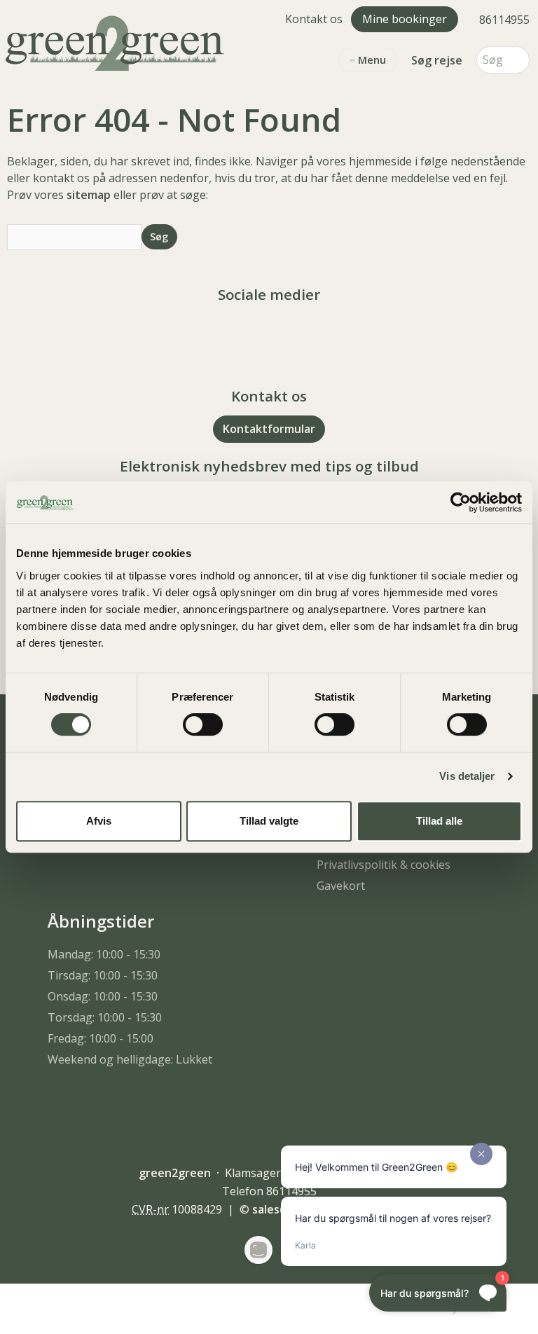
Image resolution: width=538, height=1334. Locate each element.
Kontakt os (314, 19)
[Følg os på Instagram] (283, 333)
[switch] (203, 724)
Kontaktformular (269, 428)
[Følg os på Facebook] (254, 333)
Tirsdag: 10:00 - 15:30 (103, 975)
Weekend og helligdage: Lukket (130, 1059)
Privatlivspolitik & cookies (383, 864)
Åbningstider (101, 921)
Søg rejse (436, 60)
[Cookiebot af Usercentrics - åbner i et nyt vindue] (460, 502)
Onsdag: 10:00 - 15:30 (103, 996)
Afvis (98, 821)
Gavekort (341, 885)
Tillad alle (439, 821)
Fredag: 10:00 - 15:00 (100, 1038)
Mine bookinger (404, 19)
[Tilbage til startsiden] (117, 41)
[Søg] (519, 60)
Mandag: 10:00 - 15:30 (104, 954)
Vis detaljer (467, 776)
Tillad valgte (269, 821)
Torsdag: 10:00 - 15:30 (105, 1017)
